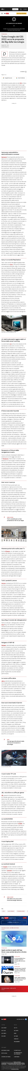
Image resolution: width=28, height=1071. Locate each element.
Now (15, 1033)
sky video (3, 1033)
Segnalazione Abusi (15, 1069)
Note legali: (3, 1047)
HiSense (7, 551)
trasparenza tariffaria (12, 1063)
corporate (16, 1056)
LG (10, 344)
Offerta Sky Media (5, 1056)
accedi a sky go (20, 1019)
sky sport (3, 1027)
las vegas (11, 911)
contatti (23, 1063)
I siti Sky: (3, 1024)
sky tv (15, 1027)
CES (21, 83)
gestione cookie (5, 1050)
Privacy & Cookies (9, 1062)
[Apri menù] (2, 13)
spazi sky (16, 1038)
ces (4, 911)
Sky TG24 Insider (21, 13)
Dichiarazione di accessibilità (18, 1053)
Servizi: (15, 1024)
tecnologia (20, 911)
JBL (2, 795)
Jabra (3, 681)
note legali (4, 1053)
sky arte (3, 1036)
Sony (11, 264)
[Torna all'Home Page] (6, 13)
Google (5, 866)
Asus (2, 624)
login (25, 9)
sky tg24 (3, 1030)
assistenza (19, 1063)
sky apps (16, 1030)
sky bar (16, 1036)
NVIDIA (20, 823)
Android (9, 870)
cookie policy (17, 1050)
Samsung (4, 157)
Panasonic (6, 458)
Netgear (3, 645)
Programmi (17, 1041)
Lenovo (3, 583)
